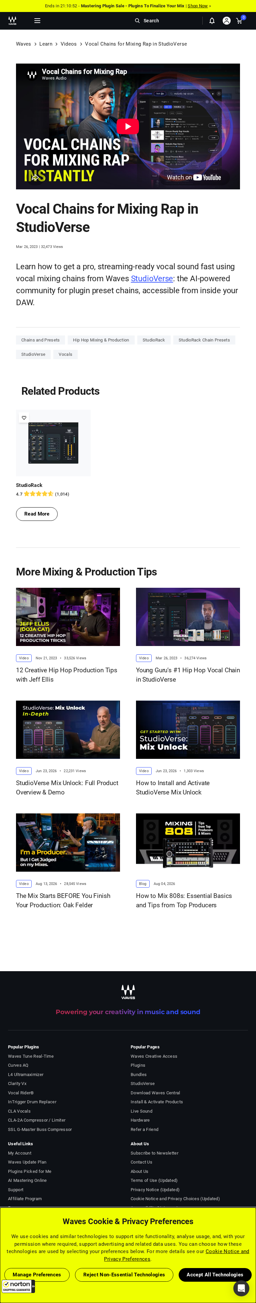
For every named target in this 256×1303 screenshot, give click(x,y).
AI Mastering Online (27, 1180)
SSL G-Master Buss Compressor (40, 1129)
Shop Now (198, 5)
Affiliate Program (25, 1198)
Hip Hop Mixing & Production (101, 339)
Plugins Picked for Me (29, 1171)
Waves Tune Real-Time (31, 1056)
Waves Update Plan (27, 1162)
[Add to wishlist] (24, 417)
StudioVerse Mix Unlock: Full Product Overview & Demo (67, 787)
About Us (139, 1171)
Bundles (139, 1074)
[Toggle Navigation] (37, 21)
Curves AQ (18, 1065)
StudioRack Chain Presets (204, 339)
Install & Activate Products (157, 1101)
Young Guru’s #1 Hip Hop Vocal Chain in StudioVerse (188, 675)
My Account (19, 1153)
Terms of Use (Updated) (154, 1180)
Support (15, 1189)
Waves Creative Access (154, 1056)
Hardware (140, 1120)
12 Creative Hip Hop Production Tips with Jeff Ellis (66, 675)
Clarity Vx (17, 1083)
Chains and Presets (40, 339)
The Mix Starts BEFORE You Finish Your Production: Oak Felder (63, 900)
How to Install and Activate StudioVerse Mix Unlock (173, 787)
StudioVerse (152, 278)
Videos (69, 44)
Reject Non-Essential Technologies (124, 1275)
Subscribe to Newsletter (154, 1153)
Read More (36, 514)
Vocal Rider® (21, 1092)
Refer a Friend (144, 1129)
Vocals (65, 354)
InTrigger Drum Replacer (32, 1101)
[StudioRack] (53, 443)
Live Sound (141, 1111)
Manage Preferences (37, 1275)
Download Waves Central (155, 1092)
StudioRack (154, 339)
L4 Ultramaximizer (25, 1074)
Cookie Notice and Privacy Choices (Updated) (175, 1198)
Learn (45, 44)
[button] (18, 1286)
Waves (23, 44)
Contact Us (141, 1162)
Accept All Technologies (215, 1275)
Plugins (138, 1065)
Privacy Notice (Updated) (155, 1189)
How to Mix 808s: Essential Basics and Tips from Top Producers (184, 900)
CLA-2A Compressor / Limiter (36, 1120)
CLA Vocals (19, 1111)
